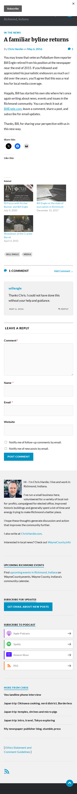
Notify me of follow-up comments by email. (35, 442)
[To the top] (69, 783)
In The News (12, 32)
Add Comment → (63, 271)
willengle (15, 288)
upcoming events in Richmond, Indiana (33, 572)
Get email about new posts (28, 606)
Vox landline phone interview (22, 694)
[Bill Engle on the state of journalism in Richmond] (51, 193)
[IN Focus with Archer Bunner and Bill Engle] (18, 193)
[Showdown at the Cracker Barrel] (18, 223)
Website (9, 421)
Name (8, 382)
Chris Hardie (15, 49)
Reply (65, 309)
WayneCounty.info (59, 542)
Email (8, 402)
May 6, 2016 (34, 49)
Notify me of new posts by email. (29, 448)
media (27, 254)
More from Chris (16, 687)
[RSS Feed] (7, 771)
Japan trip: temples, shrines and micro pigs (30, 711)
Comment (11, 340)
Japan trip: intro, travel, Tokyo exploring (29, 720)
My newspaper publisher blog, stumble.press (32, 728)
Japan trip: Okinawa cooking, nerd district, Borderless (38, 703)
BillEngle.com (13, 109)
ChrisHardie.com (31, 533)
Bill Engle (12, 254)
